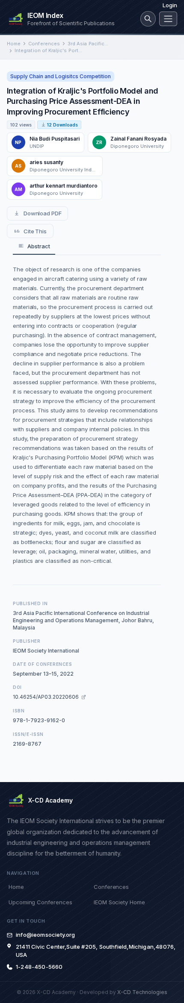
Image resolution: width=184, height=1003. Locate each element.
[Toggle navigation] (168, 19)
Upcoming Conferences (40, 902)
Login (170, 5)
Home (14, 44)
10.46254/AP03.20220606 (46, 697)
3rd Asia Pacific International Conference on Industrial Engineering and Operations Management (88, 44)
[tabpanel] (87, 415)
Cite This (35, 231)
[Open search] (148, 18)
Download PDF (43, 213)
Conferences (44, 44)
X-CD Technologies (142, 992)
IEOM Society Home (119, 902)
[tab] (34, 246)
